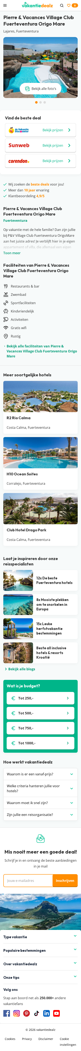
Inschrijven (65, 880)
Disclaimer (45, 1039)
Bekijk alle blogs (21, 669)
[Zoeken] (61, 5)
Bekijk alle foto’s (44, 88)
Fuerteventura (15, 220)
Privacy (27, 1039)
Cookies (10, 1039)
